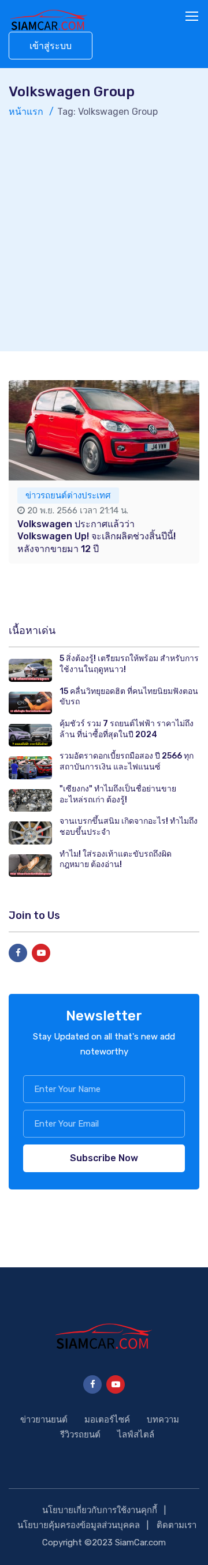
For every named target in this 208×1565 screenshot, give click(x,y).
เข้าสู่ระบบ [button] (50, 45)
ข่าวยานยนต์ (44, 1419)
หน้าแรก (26, 111)
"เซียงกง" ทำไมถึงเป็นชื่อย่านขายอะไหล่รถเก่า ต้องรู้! (118, 794)
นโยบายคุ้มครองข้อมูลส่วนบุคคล (78, 1525)
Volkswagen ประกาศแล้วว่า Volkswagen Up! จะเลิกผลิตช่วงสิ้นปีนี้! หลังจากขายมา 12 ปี (96, 536)
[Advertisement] (104, 229)
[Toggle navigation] (193, 16)
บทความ (163, 1419)
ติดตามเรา (176, 1525)
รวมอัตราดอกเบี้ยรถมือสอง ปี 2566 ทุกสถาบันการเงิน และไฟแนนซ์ (127, 761)
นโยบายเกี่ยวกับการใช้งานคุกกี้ (99, 1510)
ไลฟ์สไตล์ (135, 1434)
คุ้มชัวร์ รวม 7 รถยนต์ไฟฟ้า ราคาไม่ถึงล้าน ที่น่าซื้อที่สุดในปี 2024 (127, 729)
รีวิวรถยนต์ (80, 1434)
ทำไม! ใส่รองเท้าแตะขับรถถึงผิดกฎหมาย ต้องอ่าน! (116, 859)
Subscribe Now (104, 1158)
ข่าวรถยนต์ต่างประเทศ (68, 495)
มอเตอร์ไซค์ (107, 1419)
